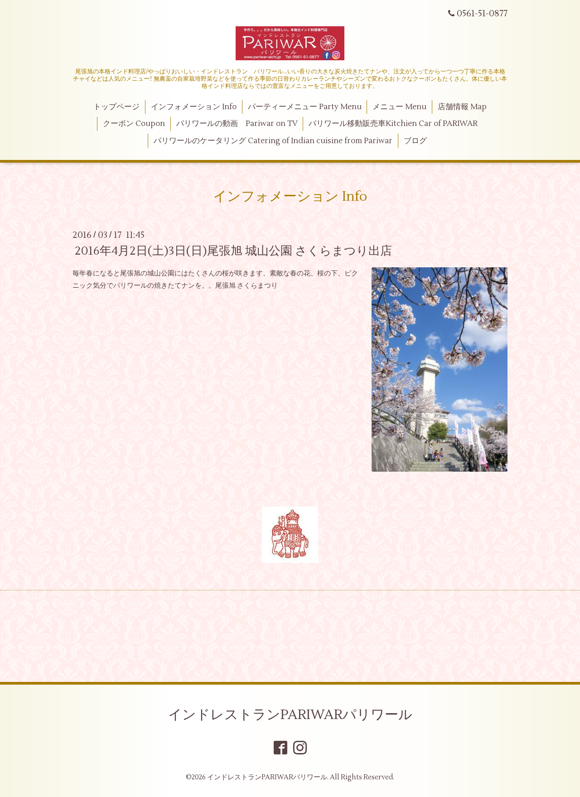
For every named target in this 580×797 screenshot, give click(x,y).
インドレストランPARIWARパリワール (290, 715)
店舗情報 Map (462, 107)
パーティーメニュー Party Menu (305, 107)
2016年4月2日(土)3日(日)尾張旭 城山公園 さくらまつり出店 (233, 251)
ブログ (415, 141)
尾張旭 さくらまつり (246, 285)
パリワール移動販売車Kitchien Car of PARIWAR (393, 124)
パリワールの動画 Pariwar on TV (237, 124)
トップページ (116, 107)
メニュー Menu (399, 107)
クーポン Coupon (134, 124)
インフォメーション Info (194, 107)
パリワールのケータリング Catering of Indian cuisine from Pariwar (273, 141)
